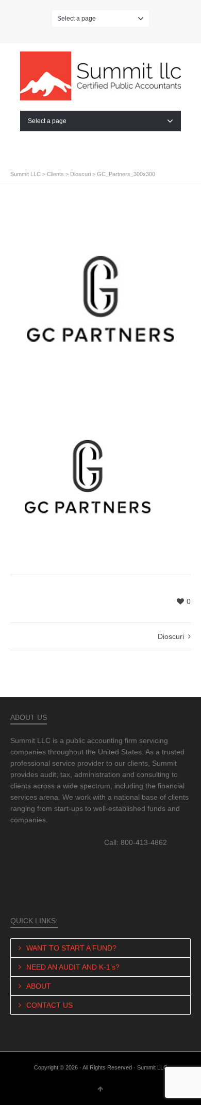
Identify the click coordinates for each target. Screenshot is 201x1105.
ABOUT (38, 986)
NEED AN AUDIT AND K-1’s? (73, 967)
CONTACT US (49, 1005)
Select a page (76, 18)
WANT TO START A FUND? (71, 948)
